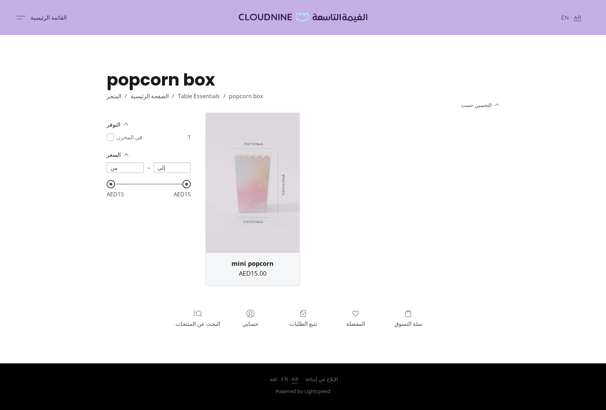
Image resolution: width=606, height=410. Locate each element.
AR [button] (577, 17)
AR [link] (295, 379)
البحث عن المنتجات (197, 324)
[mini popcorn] (252, 183)
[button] (303, 18)
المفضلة (355, 324)
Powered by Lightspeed (303, 391)
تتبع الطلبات (303, 324)
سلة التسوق (408, 324)
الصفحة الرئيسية (149, 96)
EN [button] (565, 17)
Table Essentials (199, 96)
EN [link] (284, 379)
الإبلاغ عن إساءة (321, 379)
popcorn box (246, 96)
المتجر (114, 96)
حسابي (250, 324)
